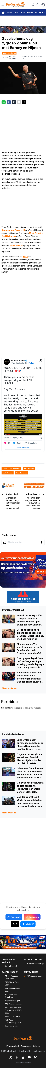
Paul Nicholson (9, 236)
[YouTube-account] (29, 1057)
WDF (23, 12)
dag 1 (25, 256)
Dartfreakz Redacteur (12, 57)
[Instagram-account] (23, 1057)
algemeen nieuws (9, 53)
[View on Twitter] (40, 362)
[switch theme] (38, 4)
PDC (17, 12)
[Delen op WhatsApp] (4, 102)
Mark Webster (36, 233)
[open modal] (43, 4)
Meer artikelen (9, 688)
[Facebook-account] (16, 1057)
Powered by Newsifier (23, 1063)
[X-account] (10, 1057)
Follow (31, 363)
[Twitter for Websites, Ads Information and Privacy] (41, 438)
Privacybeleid (12, 1046)
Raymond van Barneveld (13, 230)
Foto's (30, 12)
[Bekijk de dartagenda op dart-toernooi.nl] (23, 942)
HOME (10, 12)
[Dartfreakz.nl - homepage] (15, 4)
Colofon (36, 1046)
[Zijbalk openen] (2, 4)
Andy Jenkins (16, 245)
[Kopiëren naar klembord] (24, 102)
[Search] (33, 4)
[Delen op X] (14, 102)
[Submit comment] (41, 542)
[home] (3, 12)
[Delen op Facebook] (9, 102)
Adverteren (26, 1046)
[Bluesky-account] (35, 1057)
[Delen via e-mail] (19, 102)
